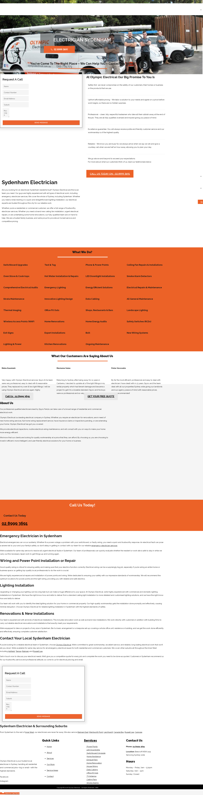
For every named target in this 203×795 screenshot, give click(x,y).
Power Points (92, 747)
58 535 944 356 (103, 787)
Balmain (25, 651)
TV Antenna (91, 776)
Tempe (18, 651)
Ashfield (11, 651)
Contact (50, 776)
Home (49, 747)
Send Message (41, 123)
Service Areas (52, 770)
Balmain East (83, 732)
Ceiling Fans (91, 780)
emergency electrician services (104, 546)
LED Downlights (93, 750)
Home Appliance (94, 756)
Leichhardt (108, 732)
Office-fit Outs (92, 773)
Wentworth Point (96, 732)
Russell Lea (38, 651)
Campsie (138, 732)
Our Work (51, 764)
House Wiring (92, 766)
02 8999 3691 (15, 523)
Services (50, 758)
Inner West (29, 732)
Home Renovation (94, 763)
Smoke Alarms (92, 783)
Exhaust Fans (92, 760)
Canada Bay (119, 732)
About (49, 753)
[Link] (108, 54)
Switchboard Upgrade (95, 753)
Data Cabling (92, 770)
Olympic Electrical (63, 645)
